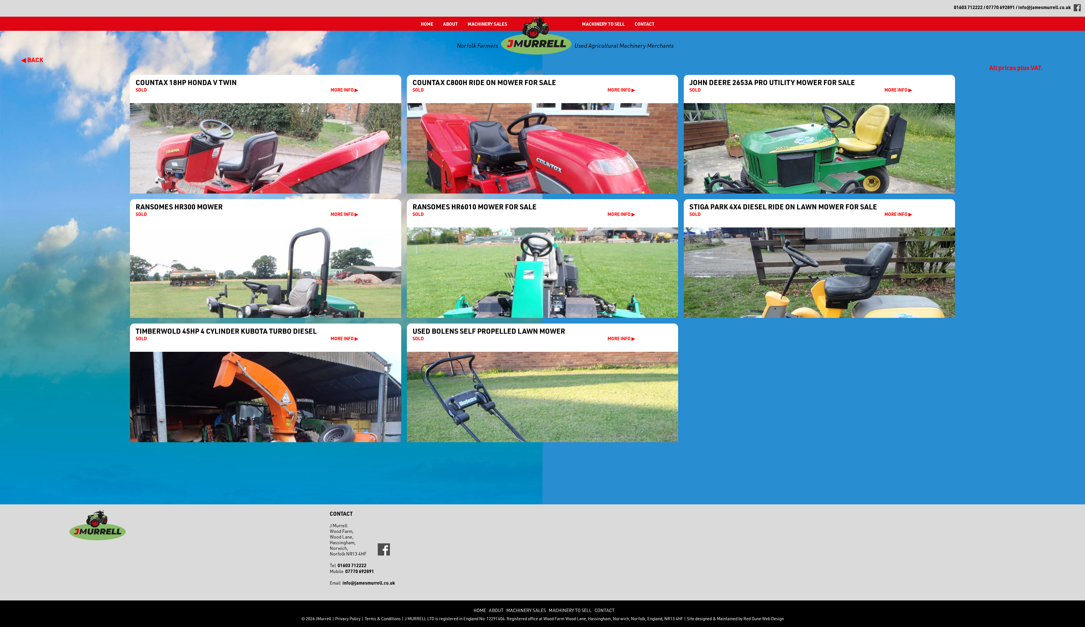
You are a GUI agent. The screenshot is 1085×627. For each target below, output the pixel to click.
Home (427, 24)
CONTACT (644, 24)
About (450, 24)
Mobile (352, 571)
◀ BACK (32, 60)
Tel (348, 565)
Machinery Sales (487, 24)
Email (362, 583)
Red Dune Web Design (763, 618)
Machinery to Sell (603, 24)
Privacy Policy (348, 618)
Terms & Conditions (382, 618)
